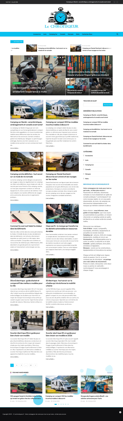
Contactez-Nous (87, 34)
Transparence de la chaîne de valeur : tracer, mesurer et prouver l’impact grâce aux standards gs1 (88, 75)
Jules (13, 401)
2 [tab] (57, 57)
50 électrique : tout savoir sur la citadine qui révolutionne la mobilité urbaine (60, 283)
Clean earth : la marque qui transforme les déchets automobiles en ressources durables (62, 228)
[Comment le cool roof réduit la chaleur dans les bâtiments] (91, 48)
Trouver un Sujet (90, 101)
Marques (70, 34)
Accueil (28, 34)
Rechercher (108, 105)
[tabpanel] (38, 75)
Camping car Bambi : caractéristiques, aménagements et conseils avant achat (88, 2)
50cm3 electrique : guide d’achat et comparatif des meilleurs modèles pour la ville (26, 283)
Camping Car (53, 34)
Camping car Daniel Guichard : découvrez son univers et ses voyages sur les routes (61, 176)
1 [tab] (55, 57)
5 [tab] (65, 404)
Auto (44, 34)
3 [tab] (60, 57)
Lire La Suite (14, 148)
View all (109, 372)
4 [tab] (62, 57)
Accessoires (37, 34)
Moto (77, 34)
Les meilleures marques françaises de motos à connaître (75, 92)
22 (31, 365)
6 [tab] (68, 404)
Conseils (62, 34)
